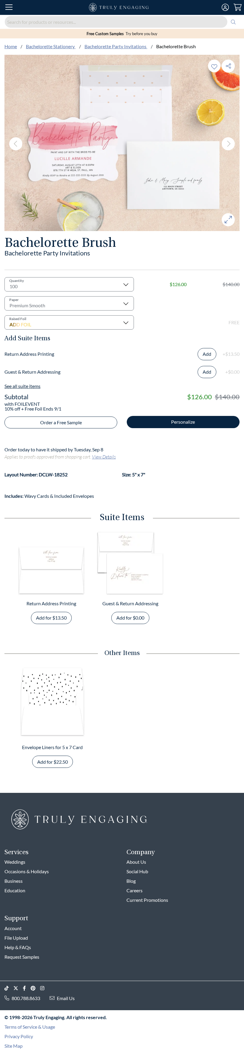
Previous (15, 143)
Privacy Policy (18, 1036)
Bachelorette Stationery (51, 46)
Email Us (66, 998)
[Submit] (233, 22)
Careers (134, 890)
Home (10, 46)
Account (13, 928)
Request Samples (21, 957)
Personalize (183, 422)
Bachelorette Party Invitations (116, 46)
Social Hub (137, 871)
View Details (104, 456)
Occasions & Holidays (26, 871)
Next (228, 143)
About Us (136, 862)
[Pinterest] (35, 988)
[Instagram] (44, 988)
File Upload (16, 938)
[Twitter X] (18, 988)
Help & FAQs (17, 947)
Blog (131, 881)
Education (14, 890)
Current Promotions (147, 900)
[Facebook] (27, 988)
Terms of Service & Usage (29, 1027)
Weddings (14, 862)
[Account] (225, 7)
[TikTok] (8, 988)
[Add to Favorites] (214, 66)
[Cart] (237, 7)
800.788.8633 (26, 998)
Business (13, 881)
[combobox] (122, 22)
